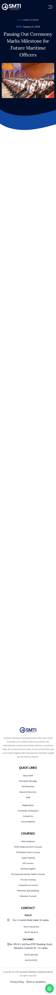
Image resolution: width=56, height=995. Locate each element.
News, (19, 26)
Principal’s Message (28, 781)
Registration (28, 805)
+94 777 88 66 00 (31, 926)
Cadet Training (28, 857)
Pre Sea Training (28, 879)
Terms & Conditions (36, 981)
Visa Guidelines (28, 821)
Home (20, 19)
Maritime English (28, 868)
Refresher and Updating (28, 890)
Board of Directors (28, 792)
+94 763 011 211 (31, 960)
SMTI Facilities (28, 786)
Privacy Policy (17, 981)
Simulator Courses (28, 896)
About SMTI (28, 775)
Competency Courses (28, 885)
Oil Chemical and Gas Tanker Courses (28, 874)
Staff (28, 797)
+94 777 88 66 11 (31, 932)
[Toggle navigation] (51, 7)
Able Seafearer (28, 841)
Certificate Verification (28, 810)
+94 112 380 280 (31, 954)
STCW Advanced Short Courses (28, 846)
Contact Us (28, 816)
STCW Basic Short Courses (28, 852)
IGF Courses (28, 863)
